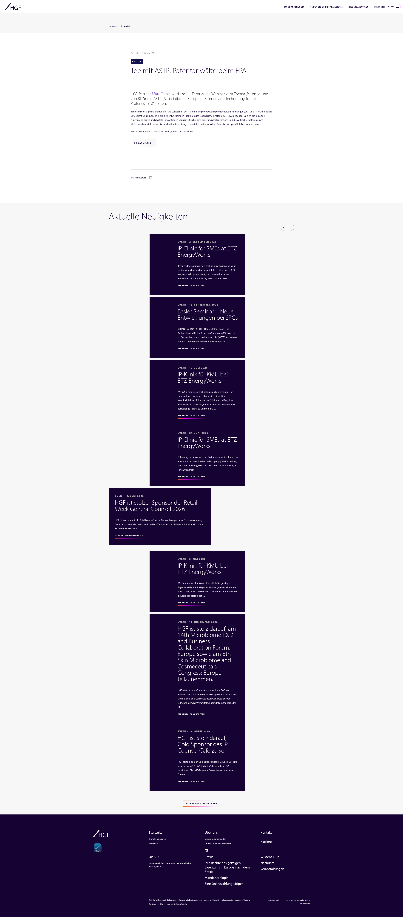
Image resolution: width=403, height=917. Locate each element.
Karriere (266, 841)
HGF (13, 6)
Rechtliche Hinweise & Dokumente (162, 900)
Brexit (209, 857)
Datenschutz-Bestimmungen (190, 900)
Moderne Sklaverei (211, 900)
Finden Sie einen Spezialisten (326, 7)
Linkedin (150, 177)
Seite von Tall (273, 900)
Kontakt (266, 832)
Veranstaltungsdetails (192, 285)
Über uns (211, 832)
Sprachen (379, 7)
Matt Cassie (161, 93)
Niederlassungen (359, 7)
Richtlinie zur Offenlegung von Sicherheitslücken (168, 904)
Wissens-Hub (114, 26)
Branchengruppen (157, 838)
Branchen (153, 843)
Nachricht (267, 863)
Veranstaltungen (272, 869)
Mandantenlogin (294, 7)
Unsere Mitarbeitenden (215, 838)
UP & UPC (156, 857)
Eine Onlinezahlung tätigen (224, 883)
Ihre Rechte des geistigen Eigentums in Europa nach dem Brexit (227, 867)
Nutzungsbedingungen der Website (235, 900)
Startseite (155, 832)
